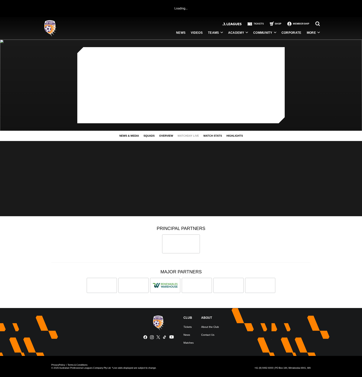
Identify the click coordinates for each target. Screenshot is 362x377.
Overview (166, 135)
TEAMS (213, 32)
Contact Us (207, 334)
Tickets (187, 326)
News (186, 334)
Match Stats (212, 135)
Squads (149, 135)
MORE (311, 32)
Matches (188, 342)
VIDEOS (197, 32)
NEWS (181, 32)
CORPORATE (291, 32)
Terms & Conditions (77, 365)
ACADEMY (236, 32)
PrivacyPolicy (58, 365)
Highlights (234, 135)
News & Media (129, 135)
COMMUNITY (262, 32)
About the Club (210, 326)
